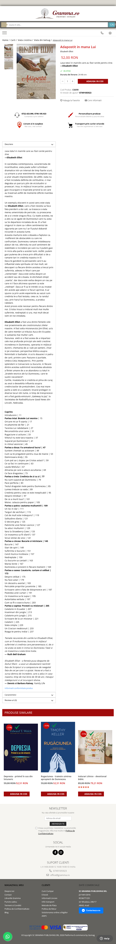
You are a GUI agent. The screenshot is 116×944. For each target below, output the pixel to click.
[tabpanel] (36, 71)
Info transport (48, 901)
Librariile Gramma (13, 898)
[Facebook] (55, 852)
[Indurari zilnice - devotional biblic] (95, 747)
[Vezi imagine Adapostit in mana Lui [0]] (8, 50)
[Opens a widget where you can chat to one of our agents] (104, 938)
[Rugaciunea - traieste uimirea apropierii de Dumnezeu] (58, 747)
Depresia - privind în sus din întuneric (18, 778)
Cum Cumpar (48, 891)
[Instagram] (61, 852)
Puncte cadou (11, 901)
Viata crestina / (26, 40)
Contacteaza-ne (93, 910)
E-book (45, 894)
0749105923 (60, 870)
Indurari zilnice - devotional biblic (92, 778)
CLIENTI (46, 885)
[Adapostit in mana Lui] (36, 71)
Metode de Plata (49, 905)
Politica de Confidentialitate (17, 908)
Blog (6, 912)
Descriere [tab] (9, 144)
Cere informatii (94, 100)
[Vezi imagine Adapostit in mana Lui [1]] (8, 63)
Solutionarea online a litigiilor (55, 912)
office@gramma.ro (60, 875)
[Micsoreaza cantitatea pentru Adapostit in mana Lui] (62, 81)
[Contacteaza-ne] (102, 33)
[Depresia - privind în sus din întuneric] (21, 747)
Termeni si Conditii (13, 905)
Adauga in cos (94, 81)
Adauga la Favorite (71, 100)
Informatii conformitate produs (19, 688)
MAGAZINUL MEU (14, 885)
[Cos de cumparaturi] (110, 33)
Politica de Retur (49, 908)
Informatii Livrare (49, 898)
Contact (8, 894)
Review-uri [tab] (11, 700)
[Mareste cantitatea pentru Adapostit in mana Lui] (72, 81)
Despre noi (9, 891)
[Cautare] (111, 24)
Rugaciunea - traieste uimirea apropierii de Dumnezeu (56, 778)
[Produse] (5, 33)
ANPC (44, 916)
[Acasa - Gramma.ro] (58, 13)
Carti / (14, 40)
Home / (6, 40)
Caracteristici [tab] (10, 694)
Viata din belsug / (43, 40)
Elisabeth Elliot (66, 51)
